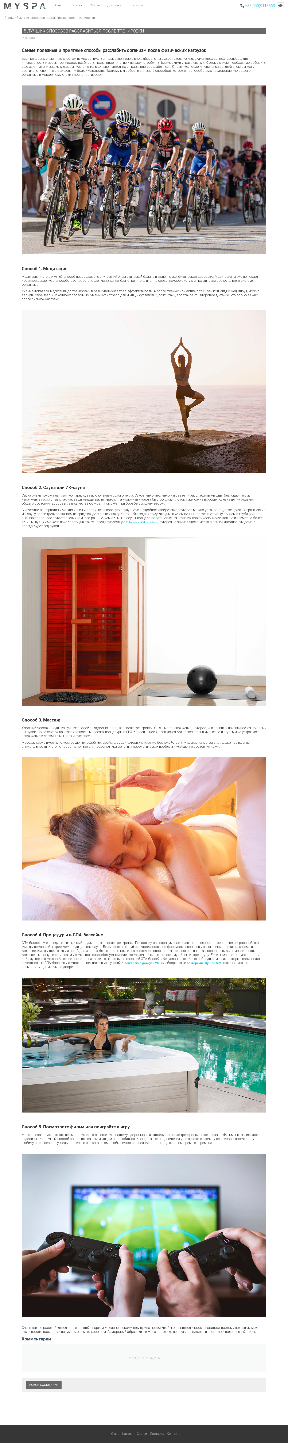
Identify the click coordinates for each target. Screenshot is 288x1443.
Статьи (95, 5)
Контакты (136, 5)
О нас (59, 5)
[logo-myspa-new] (25, 5)
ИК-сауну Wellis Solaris (141, 522)
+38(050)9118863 (260, 5)
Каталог (76, 5)
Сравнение (280, 5)
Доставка (114, 5)
